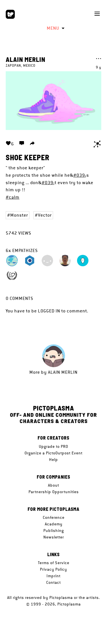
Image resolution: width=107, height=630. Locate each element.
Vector (45, 215)
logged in (49, 311)
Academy (53, 524)
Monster (19, 215)
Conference (53, 517)
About (53, 485)
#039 (79, 175)
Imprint (53, 575)
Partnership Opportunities (54, 491)
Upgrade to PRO (53, 446)
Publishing (53, 530)
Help (53, 459)
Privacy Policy (53, 569)
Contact (53, 582)
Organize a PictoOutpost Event (53, 453)
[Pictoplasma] (10, 14)
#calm (12, 197)
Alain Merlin (25, 59)
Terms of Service (53, 562)
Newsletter (53, 537)
